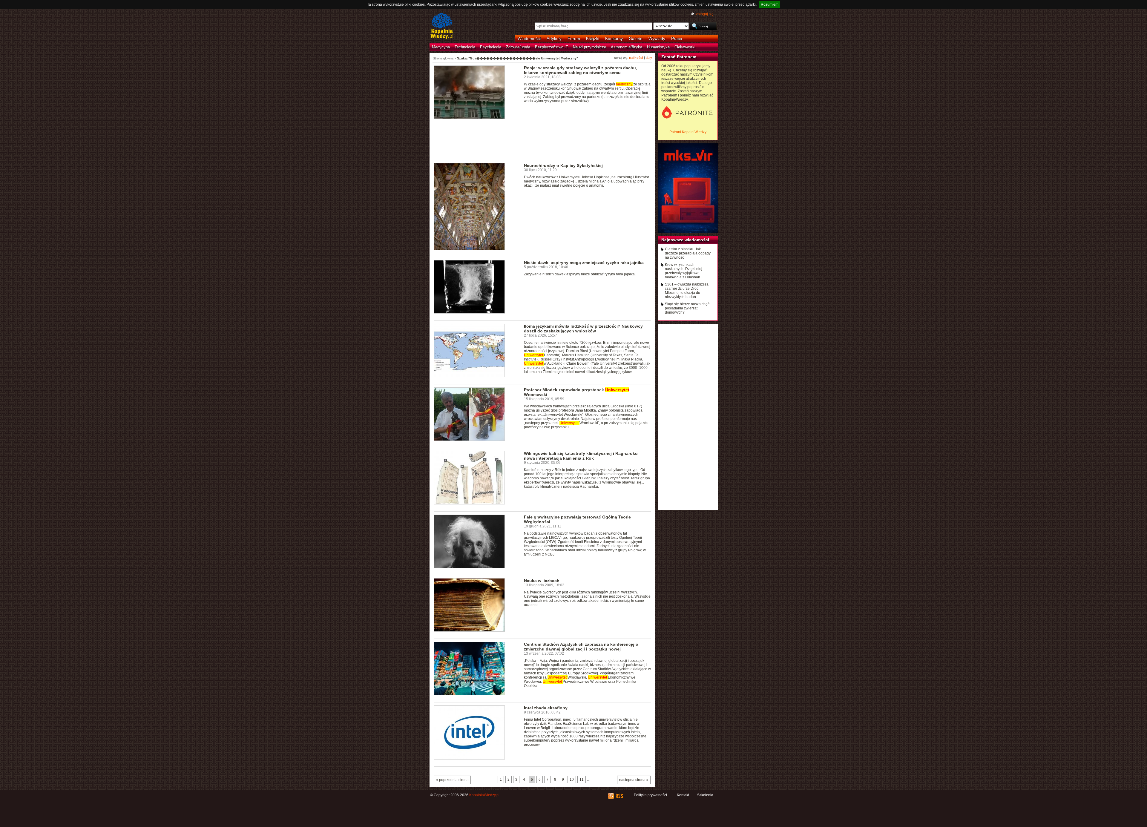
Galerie (635, 38)
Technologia (465, 47)
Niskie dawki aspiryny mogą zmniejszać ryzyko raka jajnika (584, 262)
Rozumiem (769, 4)
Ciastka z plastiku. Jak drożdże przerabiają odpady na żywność (688, 253)
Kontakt (683, 795)
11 (581, 779)
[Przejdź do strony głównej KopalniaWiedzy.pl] (442, 26)
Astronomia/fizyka (626, 47)
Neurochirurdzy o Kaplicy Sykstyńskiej (563, 165)
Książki (592, 38)
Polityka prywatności (650, 795)
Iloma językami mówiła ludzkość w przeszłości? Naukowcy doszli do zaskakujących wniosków (583, 328)
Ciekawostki (684, 47)
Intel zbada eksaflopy (546, 707)
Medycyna (441, 47)
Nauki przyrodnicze (589, 47)
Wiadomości (529, 38)
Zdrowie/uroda (518, 47)
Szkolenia (705, 795)
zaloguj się (705, 14)
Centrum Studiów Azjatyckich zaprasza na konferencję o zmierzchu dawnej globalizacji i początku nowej (581, 646)
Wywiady (656, 38)
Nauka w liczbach (541, 580)
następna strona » (633, 780)
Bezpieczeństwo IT (551, 47)
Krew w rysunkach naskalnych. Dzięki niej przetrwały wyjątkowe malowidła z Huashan (683, 271)
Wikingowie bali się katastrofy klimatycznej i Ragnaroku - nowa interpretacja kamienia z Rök (582, 456)
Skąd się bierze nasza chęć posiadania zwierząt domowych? (687, 308)
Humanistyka (658, 47)
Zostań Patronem (678, 56)
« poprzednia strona (452, 780)
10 (572, 779)
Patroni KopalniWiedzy (687, 132)
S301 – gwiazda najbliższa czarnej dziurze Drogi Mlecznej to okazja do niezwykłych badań (687, 290)
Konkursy (614, 38)
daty (649, 57)
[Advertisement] (542, 142)
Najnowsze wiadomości (685, 239)
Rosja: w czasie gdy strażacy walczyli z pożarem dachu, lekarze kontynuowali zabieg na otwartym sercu (580, 70)
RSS (619, 796)
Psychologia (490, 47)
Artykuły (554, 38)
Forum (574, 38)
